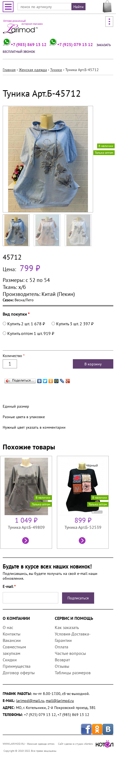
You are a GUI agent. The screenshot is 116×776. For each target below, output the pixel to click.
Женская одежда (33, 69)
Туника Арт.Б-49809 (26, 527)
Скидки (10, 659)
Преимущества (16, 666)
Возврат (62, 659)
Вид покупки (16, 314)
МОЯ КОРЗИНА (107, 6)
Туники (56, 69)
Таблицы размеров (73, 672)
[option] (28, 502)
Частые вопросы (70, 653)
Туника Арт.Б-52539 (82, 527)
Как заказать (67, 627)
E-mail (9, 586)
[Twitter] (45, 379)
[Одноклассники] (51, 379)
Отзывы (62, 666)
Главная (9, 69)
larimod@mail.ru (30, 700)
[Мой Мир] (56, 379)
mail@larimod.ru (60, 700)
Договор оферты (19, 672)
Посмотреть (26, 541)
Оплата (61, 646)
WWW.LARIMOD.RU (14, 744)
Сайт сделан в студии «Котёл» (75, 744)
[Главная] (23, 28)
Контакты (12, 634)
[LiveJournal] (62, 379)
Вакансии (12, 640)
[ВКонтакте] (39, 379)
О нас (8, 627)
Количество (14, 355)
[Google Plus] (68, 379)
